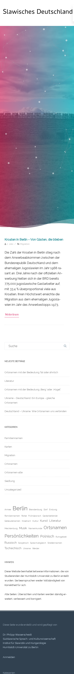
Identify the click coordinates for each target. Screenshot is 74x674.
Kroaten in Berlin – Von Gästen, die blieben (34, 239)
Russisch (11, 542)
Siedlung (10, 481)
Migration (25, 244)
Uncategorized (13, 489)
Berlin (20, 508)
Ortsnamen (11, 463)
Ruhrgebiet (61, 537)
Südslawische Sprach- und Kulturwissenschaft (29, 638)
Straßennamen (55, 543)
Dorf (46, 509)
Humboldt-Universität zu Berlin (20, 647)
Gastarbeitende (50, 516)
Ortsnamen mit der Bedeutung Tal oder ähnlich (31, 372)
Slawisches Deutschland (38, 12)
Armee (8, 509)
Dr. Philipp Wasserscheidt (17, 634)
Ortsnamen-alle (14, 472)
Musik (23, 528)
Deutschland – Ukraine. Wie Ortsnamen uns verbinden (36, 411)
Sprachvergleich (38, 543)
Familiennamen (14, 438)
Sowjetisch (23, 543)
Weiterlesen (12, 314)
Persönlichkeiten (22, 535)
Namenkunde (35, 528)
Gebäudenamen (12, 521)
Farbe (24, 516)
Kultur (35, 521)
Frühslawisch (34, 516)
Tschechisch (13, 548)
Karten (8, 446)
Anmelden (9, 657)
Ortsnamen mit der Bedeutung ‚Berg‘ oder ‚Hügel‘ (33, 389)
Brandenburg (35, 509)
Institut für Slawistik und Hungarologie (24, 643)
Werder (35, 548)
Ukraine (27, 548)
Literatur (9, 381)
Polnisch (47, 536)
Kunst (44, 520)
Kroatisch (26, 521)
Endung (53, 509)
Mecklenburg (11, 528)
